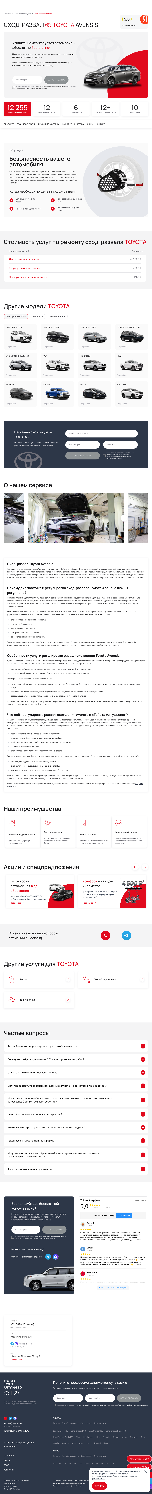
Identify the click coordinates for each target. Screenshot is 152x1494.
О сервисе (9, 1455)
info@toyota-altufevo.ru (21, 1336)
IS (92, 1463)
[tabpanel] (76, 365)
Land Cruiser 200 (51, 327)
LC (108, 1463)
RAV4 (45, 356)
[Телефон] (5, 1418)
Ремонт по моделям (48, 124)
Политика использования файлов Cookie (67, 1486)
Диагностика (27, 999)
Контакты (101, 124)
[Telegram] (10, 1418)
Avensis (65, 1443)
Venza (83, 384)
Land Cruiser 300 (14, 327)
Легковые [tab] (38, 316)
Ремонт (24, 979)
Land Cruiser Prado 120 (17, 356)
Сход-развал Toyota (22, 13)
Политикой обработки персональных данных (32, 88)
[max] (16, 1343)
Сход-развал (86, 1423)
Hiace (105, 1443)
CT (113, 1463)
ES (75, 1463)
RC (102, 1463)
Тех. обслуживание (105, 979)
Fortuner (121, 384)
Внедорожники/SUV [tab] (16, 316)
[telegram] (12, 1343)
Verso (81, 1443)
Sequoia (10, 384)
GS (80, 1463)
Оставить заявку (56, 79)
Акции (90, 124)
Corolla (56, 1443)
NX (54, 1463)
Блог (6, 1465)
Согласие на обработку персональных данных (50, 86)
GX (65, 1463)
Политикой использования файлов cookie (114, 1477)
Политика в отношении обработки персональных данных (72, 1480)
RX (60, 1463)
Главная (7, 14)
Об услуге (9, 124)
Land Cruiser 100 (88, 327)
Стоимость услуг (26, 124)
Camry (143, 1437)
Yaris (89, 1443)
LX (70, 1463)
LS (97, 1463)
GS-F (87, 1463)
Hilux (119, 356)
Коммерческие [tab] (58, 316)
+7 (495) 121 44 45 (22, 1324)
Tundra (46, 384)
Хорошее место (129, 25)
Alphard (97, 1443)
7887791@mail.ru (14, 1489)
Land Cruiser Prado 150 (128, 327)
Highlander (85, 356)
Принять (99, 1486)
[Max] (56, 1257)
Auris (74, 1443)
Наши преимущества (73, 124)
